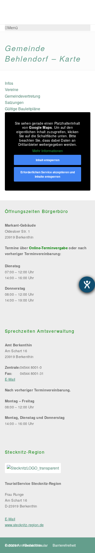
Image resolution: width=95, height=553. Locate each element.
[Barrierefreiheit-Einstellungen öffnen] (87, 284)
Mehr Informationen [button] (47, 151)
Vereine (11, 89)
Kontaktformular (35, 545)
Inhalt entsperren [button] (47, 160)
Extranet (11, 545)
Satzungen (14, 102)
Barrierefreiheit (64, 545)
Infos (9, 83)
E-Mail (10, 379)
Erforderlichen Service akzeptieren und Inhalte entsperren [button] (47, 174)
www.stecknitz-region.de (24, 524)
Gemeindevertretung (22, 96)
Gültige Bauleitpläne (22, 108)
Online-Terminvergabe (48, 247)
